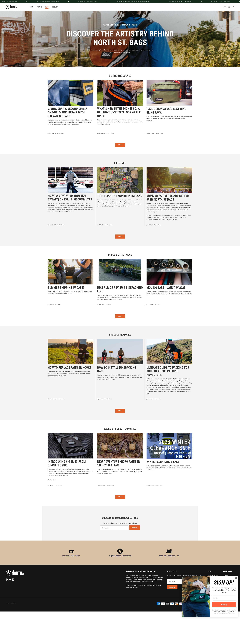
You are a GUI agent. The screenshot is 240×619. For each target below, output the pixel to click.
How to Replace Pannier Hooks (69, 367)
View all (120, 144)
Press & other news (120, 254)
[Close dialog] (236, 578)
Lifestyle (120, 163)
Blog (46, 7)
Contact (55, 7)
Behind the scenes (120, 75)
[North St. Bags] (12, 7)
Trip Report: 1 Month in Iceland (119, 196)
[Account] (224, 7)
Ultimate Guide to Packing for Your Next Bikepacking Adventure (168, 371)
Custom (39, 7)
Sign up (224, 604)
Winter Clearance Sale (163, 462)
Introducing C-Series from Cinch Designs (67, 463)
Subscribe (134, 527)
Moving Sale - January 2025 (166, 287)
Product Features (120, 334)
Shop (31, 7)
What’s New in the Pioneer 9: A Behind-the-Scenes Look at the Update (119, 112)
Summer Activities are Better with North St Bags (168, 197)
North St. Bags (13, 603)
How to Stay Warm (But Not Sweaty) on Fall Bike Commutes (70, 197)
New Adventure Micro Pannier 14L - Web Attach (118, 463)
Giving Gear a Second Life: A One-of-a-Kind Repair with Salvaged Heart (67, 112)
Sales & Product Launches (120, 428)
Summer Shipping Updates (66, 287)
